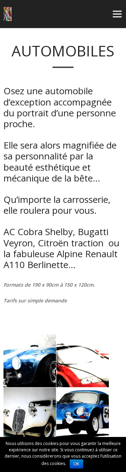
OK (76, 463)
